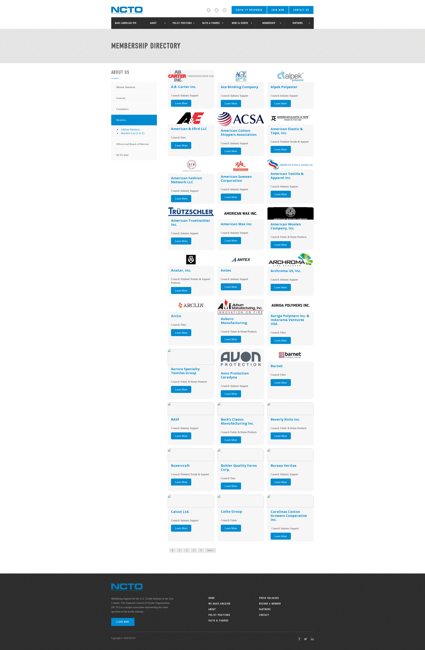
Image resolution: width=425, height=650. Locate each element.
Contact (264, 614)
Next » (210, 550)
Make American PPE (125, 23)
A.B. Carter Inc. (183, 86)
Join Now (277, 9)
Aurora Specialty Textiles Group (185, 371)
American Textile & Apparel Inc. (287, 175)
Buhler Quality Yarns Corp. (239, 467)
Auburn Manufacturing (234, 321)
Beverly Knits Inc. (285, 419)
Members (121, 120)
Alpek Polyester (284, 87)
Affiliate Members (130, 129)
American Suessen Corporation (236, 178)
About (153, 23)
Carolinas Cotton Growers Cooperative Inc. (289, 515)
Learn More (181, 103)
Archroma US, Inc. (286, 271)
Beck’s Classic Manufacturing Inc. (237, 421)
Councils (120, 98)
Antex (226, 270)
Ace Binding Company (239, 87)
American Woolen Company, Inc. (286, 226)
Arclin (176, 316)
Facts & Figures (211, 23)
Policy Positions (182, 23)
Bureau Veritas (283, 465)
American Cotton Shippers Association (239, 132)
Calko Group (231, 511)
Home (212, 598)
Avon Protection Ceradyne (235, 375)
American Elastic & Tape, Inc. (287, 131)
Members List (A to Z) (132, 133)
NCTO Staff (122, 155)
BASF (175, 419)
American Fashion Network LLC (186, 180)
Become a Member (270, 603)
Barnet (277, 366)
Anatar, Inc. (181, 270)
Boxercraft (180, 465)
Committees (122, 109)
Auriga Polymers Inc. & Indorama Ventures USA (290, 320)
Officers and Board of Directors (132, 144)
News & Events (240, 23)
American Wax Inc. (236, 224)
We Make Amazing (219, 603)
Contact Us (301, 9)
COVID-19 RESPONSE (249, 9)
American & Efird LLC (189, 128)
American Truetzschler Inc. (190, 222)
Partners (298, 23)
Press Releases (269, 598)
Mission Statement (125, 87)
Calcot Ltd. (180, 511)
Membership (268, 23)
